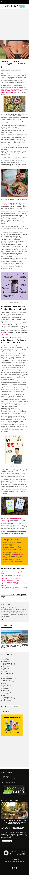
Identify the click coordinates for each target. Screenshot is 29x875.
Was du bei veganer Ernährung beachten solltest (15, 589)
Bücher (5, 661)
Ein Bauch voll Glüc (9, 205)
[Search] (27, 2)
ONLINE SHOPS (14, 547)
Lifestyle (12, 70)
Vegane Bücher (15, 859)
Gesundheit (7, 70)
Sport (4, 695)
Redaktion (3, 648)
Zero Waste (6, 700)
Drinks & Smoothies (8, 665)
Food (4, 668)
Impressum (6, 776)
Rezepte (24, 594)
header (18, 594)
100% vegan (4, 594)
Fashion (5, 666)
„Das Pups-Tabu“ (7, 475)
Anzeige (2, 70)
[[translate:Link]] (3, 2)
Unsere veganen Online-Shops (10, 582)
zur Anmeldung (6, 841)
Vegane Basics (7, 697)
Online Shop (6, 685)
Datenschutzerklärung (9, 778)
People (5, 688)
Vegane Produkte (7, 699)
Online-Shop (4, 334)
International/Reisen (8, 678)
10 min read (18, 70)
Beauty (5, 660)
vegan (2, 597)
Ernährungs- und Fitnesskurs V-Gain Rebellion (14, 587)
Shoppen (5, 692)
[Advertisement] (14, 24)
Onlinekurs (6, 687)
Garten (5, 671)
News (4, 683)
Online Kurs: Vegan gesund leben (11, 579)
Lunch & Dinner (7, 682)
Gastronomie (6, 673)
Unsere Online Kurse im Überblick (11, 580)
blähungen (11, 594)
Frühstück (5, 670)
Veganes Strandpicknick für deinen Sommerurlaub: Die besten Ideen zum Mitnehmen (11, 646)
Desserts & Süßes (7, 663)
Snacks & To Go (7, 694)
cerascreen (4, 535)
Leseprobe (21, 476)
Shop (16, 559)
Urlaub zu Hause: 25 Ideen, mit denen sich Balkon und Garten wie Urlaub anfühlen (14, 822)
